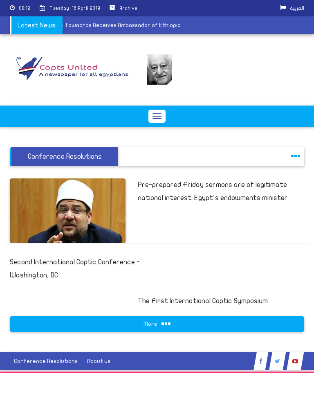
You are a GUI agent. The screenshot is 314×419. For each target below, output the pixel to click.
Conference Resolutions (46, 361)
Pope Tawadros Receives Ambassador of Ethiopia (112, 25)
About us (98, 361)
